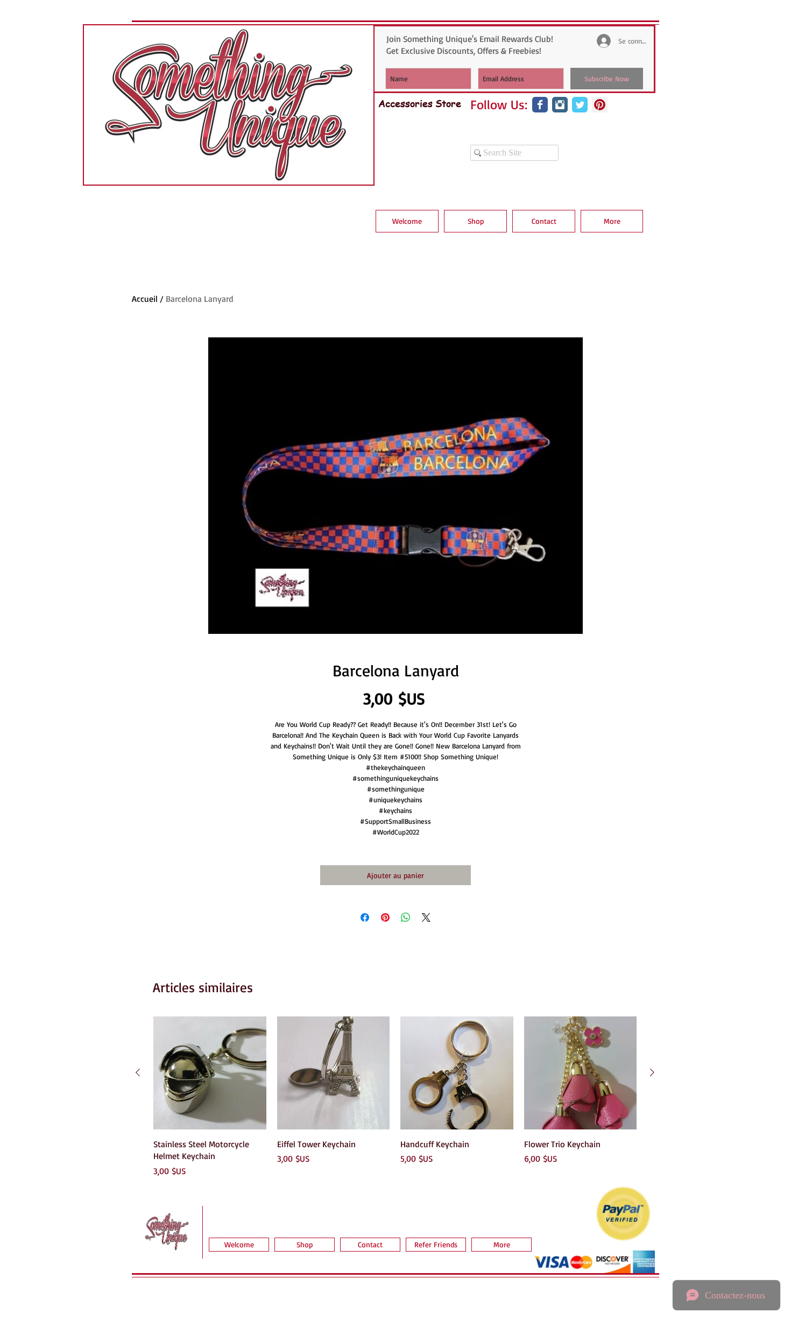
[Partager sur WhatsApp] (405, 917)
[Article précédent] (137, 1072)
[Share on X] (426, 917)
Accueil (145, 298)
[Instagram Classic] (560, 104)
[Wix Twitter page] (580, 104)
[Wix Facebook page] (540, 104)
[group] (395, 1096)
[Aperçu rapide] (209, 1072)
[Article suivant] (652, 1072)
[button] (475, 221)
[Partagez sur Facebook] (364, 917)
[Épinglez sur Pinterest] (385, 917)
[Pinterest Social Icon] (600, 104)
